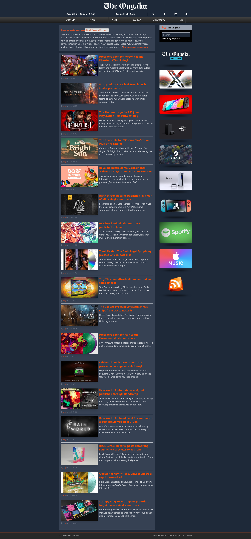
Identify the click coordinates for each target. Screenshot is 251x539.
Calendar (189, 536)
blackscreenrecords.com (136, 47)
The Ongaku (173, 27)
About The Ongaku (159, 536)
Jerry (64, 78)
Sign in (181, 536)
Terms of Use (173, 536)
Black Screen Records (96, 30)
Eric (64, 189)
